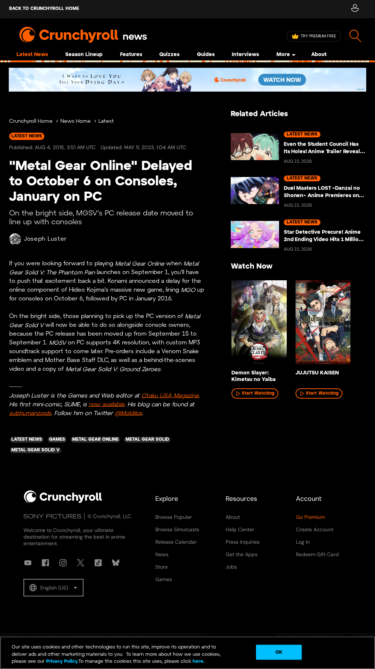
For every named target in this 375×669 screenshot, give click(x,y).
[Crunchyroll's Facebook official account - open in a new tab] (45, 563)
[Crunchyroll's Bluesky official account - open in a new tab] (116, 563)
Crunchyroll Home (31, 121)
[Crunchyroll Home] (63, 501)
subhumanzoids (30, 413)
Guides (206, 54)
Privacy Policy (62, 661)
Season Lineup (84, 54)
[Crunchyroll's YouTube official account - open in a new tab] (28, 563)
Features (131, 54)
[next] (349, 326)
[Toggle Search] (355, 36)
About (319, 54)
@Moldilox (128, 413)
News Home (75, 121)
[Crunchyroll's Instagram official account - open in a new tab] (63, 563)
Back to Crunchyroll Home (44, 9)
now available (107, 404)
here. (198, 661)
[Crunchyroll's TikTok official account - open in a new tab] (98, 563)
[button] (53, 587)
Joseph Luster (45, 239)
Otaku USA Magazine (170, 395)
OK (278, 652)
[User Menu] (355, 9)
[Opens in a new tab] (187, 80)
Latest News (32, 54)
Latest (106, 121)
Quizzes (169, 54)
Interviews (245, 54)
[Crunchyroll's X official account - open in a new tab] (80, 563)
